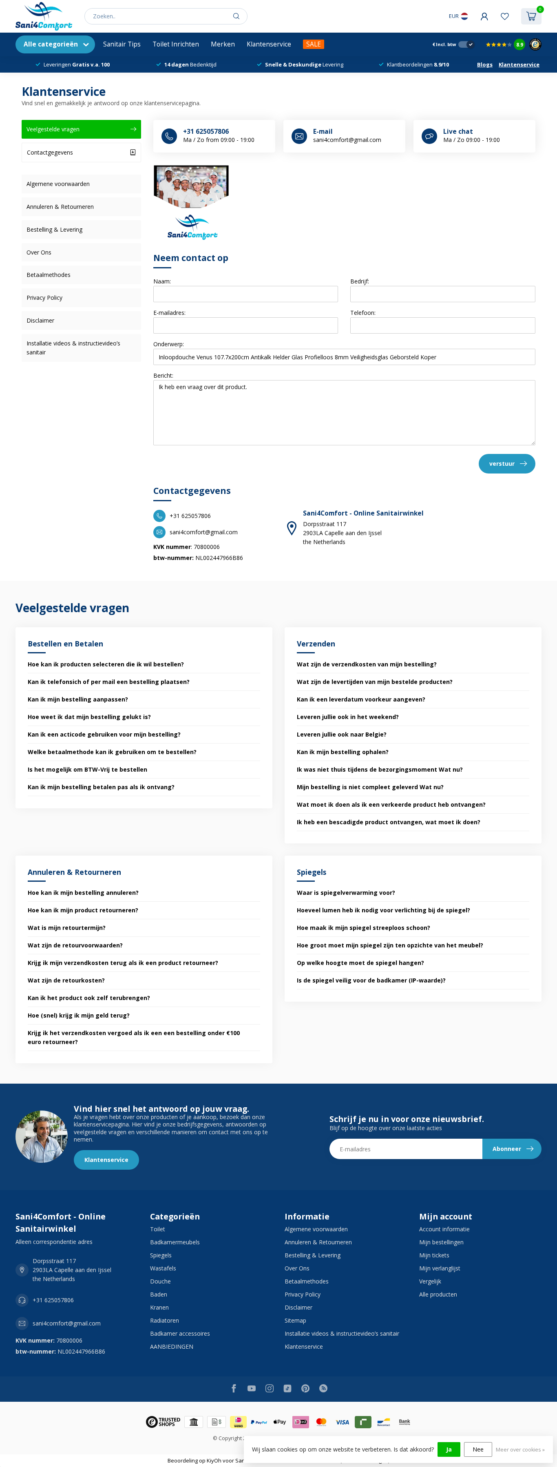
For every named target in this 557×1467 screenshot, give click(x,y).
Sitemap (295, 1320)
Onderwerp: (168, 344)
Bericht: (163, 375)
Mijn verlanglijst (439, 1268)
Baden (158, 1294)
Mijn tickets (434, 1255)
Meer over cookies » (520, 1449)
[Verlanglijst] (505, 16)
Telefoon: (363, 312)
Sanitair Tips (122, 44)
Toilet (157, 1229)
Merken (223, 44)
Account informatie (444, 1229)
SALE (313, 44)
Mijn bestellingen (441, 1242)
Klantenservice (269, 44)
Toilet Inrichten (176, 44)
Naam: (162, 281)
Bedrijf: (359, 281)
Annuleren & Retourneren (60, 206)
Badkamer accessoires (180, 1333)
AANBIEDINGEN (171, 1346)
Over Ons (39, 252)
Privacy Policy (44, 297)
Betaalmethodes (49, 275)
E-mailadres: (169, 312)
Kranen (159, 1307)
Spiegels (161, 1255)
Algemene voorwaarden (58, 184)
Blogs (485, 64)
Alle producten (438, 1294)
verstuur (502, 463)
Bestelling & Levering (54, 229)
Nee (478, 1449)
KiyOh (214, 1460)
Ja (449, 1449)
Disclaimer (40, 320)
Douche (160, 1281)
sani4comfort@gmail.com (67, 1323)
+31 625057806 (53, 1300)
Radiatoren (164, 1320)
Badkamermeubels (175, 1242)
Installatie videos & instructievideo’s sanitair (73, 347)
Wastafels (163, 1268)
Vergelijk (430, 1281)
